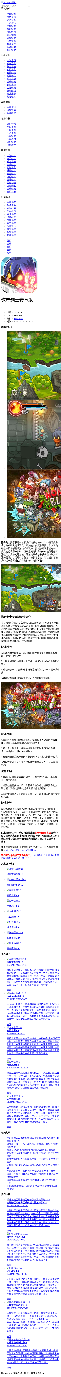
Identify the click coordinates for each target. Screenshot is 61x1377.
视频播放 (11, 161)
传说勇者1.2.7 (40, 855)
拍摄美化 (11, 75)
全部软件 (11, 155)
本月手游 (11, 133)
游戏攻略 (11, 110)
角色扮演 (11, 17)
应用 (9, 246)
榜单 (9, 252)
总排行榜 (11, 124)
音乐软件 (11, 164)
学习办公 (11, 78)
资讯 (9, 249)
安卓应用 (11, 139)
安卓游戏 (11, 136)
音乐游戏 (11, 29)
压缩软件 (11, 179)
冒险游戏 (11, 214)
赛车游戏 (11, 223)
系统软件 (11, 170)
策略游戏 (11, 220)
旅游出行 (11, 84)
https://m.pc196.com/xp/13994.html (21, 850)
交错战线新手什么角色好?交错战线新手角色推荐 (31, 1171)
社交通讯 (11, 63)
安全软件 (11, 173)
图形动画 (11, 182)
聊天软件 (11, 158)
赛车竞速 (11, 35)
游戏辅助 (11, 47)
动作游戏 (11, 26)
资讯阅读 (11, 72)
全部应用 (11, 60)
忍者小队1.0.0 (22, 858)
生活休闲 (11, 87)
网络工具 (11, 167)
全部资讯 (11, 107)
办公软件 (11, 176)
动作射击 (11, 211)
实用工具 (11, 69)
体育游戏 (11, 38)
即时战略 (11, 208)
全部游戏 (11, 14)
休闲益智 (11, 20)
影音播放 (11, 66)
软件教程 (11, 113)
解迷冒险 (11, 44)
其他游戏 (11, 235)
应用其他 (11, 191)
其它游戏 (11, 50)
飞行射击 (11, 23)
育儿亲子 (11, 93)
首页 (9, 240)
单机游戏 (11, 142)
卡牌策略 (11, 41)
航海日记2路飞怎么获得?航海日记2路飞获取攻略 (31, 1150)
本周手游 (11, 130)
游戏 (9, 243)
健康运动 (11, 90)
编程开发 (11, 185)
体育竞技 (11, 226)
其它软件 (11, 96)
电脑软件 (11, 145)
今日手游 (11, 127)
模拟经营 (11, 32)
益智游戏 (11, 232)
